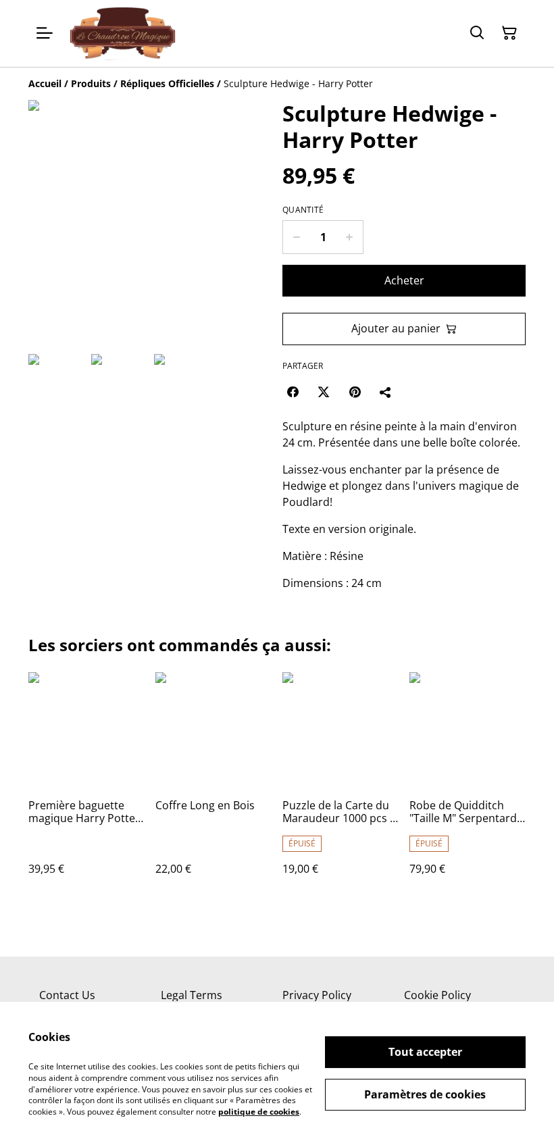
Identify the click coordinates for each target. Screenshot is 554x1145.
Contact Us (67, 995)
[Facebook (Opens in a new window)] (292, 392)
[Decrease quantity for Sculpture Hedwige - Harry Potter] (296, 237)
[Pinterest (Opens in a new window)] (355, 392)
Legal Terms (191, 995)
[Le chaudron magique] (122, 33)
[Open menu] (44, 33)
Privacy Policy (316, 995)
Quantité (303, 210)
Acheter (404, 280)
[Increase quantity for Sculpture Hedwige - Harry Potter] (349, 237)
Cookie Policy (437, 995)
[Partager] (386, 392)
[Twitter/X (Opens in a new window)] (323, 392)
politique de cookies (258, 1111)
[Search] (477, 33)
